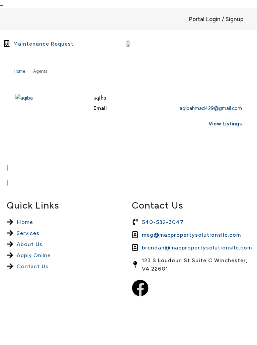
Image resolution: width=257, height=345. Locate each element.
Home (19, 71)
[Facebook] (140, 288)
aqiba (99, 97)
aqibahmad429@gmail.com (211, 108)
